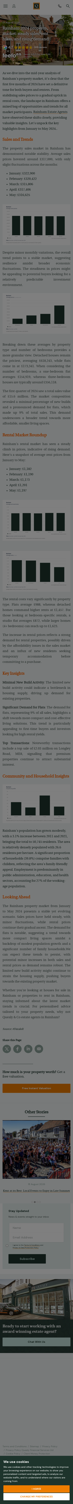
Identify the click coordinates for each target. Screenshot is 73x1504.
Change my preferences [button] (36, 1496)
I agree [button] (36, 1488)
